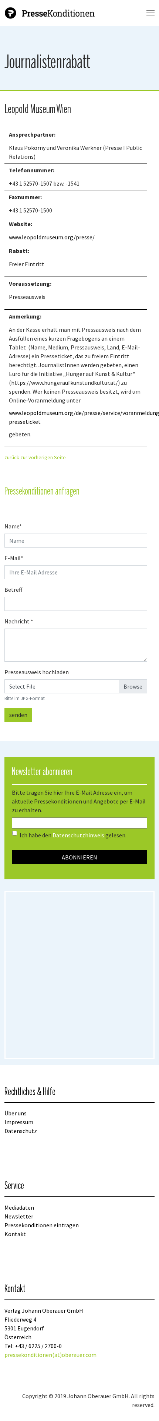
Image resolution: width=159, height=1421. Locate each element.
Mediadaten (19, 1207)
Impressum (18, 1122)
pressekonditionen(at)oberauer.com (50, 1354)
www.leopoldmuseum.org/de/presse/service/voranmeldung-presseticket (76, 417)
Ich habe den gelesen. (73, 835)
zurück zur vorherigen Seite (35, 457)
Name (13, 526)
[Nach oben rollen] (143, 1405)
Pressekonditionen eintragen (41, 1225)
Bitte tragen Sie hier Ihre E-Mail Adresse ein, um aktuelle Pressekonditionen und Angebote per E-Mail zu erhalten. (79, 801)
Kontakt (15, 1234)
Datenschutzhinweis (78, 835)
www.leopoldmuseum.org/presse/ (52, 237)
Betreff (13, 589)
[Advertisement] (79, 975)
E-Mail (13, 558)
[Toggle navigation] (150, 13)
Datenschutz (20, 1131)
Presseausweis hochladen (36, 672)
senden (18, 714)
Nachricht (18, 621)
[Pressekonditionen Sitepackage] (50, 13)
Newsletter (18, 1216)
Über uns (15, 1113)
